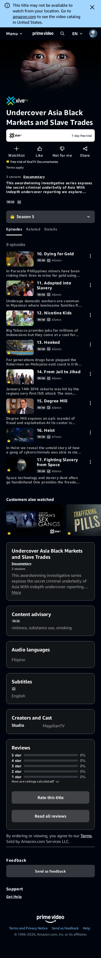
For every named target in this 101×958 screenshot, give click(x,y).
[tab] (14, 229)
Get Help (14, 896)
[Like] (39, 148)
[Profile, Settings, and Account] (93, 33)
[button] (35, 781)
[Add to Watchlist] (16, 148)
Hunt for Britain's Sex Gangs (34, 520)
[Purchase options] (90, 255)
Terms (86, 835)
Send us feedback (65, 928)
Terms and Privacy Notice (28, 928)
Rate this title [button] (51, 797)
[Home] (43, 33)
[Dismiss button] (92, 7)
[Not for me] (62, 148)
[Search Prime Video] (62, 33)
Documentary (34, 177)
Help (86, 928)
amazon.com (24, 16)
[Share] (85, 148)
